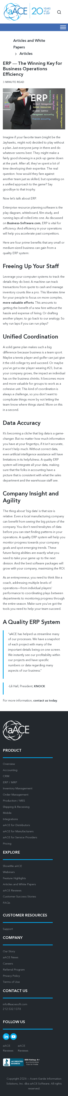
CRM (6, 776)
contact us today (45, 700)
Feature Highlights (14, 878)
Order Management (15, 794)
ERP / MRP (10, 782)
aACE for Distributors (16, 825)
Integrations (10, 819)
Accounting (10, 770)
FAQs (6, 903)
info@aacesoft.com (15, 1004)
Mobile (7, 813)
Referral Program (14, 969)
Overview (9, 764)
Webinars (9, 872)
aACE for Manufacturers (18, 831)
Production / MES (14, 800)
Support (8, 929)
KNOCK (39, 686)
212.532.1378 (12, 1009)
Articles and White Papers (19, 884)
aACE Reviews (12, 890)
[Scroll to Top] (60, 1090)
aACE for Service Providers (20, 837)
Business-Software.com (23, 223)
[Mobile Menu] (63, 27)
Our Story (9, 951)
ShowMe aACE (12, 866)
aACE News (10, 957)
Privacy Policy (11, 976)
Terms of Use (11, 982)
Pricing (7, 843)
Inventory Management (17, 788)
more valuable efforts (18, 302)
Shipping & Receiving (16, 807)
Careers (8, 963)
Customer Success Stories (19, 896)
